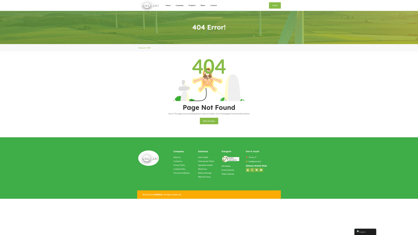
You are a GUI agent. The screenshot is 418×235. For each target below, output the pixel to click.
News (203, 5)
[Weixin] (257, 170)
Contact (213, 5)
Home (168, 5)
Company (180, 5)
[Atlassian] (248, 170)
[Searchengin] (252, 170)
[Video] (261, 170)
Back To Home (209, 121)
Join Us (274, 5)
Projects (192, 5)
